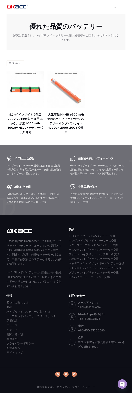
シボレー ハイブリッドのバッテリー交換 (94, 258)
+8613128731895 (89, 318)
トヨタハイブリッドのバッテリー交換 (92, 236)
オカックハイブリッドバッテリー (76, 387)
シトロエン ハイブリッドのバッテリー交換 (95, 268)
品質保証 (12, 320)
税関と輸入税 (15, 334)
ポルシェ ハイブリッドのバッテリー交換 (94, 249)
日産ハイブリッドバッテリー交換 (89, 277)
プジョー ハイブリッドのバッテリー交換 (94, 272)
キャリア (12, 329)
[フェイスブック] (57, 374)
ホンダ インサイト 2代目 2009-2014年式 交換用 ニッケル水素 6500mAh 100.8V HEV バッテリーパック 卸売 (25, 123)
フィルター (17, 63)
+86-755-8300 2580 (91, 330)
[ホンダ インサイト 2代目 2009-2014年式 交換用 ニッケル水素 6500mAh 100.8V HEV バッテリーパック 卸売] (25, 89)
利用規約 (12, 339)
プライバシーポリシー (20, 343)
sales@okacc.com (89, 307)
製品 (9, 307)
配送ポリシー (15, 348)
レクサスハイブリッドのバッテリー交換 (93, 245)
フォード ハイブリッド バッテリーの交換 (94, 254)
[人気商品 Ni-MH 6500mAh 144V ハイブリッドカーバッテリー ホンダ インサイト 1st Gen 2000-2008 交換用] (66, 89)
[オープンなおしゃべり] (122, 384)
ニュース (12, 325)
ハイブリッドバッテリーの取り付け (29, 311)
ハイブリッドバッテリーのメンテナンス (31, 316)
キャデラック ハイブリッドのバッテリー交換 (96, 263)
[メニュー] (123, 6)
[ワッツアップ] (74, 374)
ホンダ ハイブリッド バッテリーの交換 (93, 240)
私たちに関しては (18, 302)
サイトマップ (15, 352)
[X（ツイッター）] (66, 374)
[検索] (115, 7)
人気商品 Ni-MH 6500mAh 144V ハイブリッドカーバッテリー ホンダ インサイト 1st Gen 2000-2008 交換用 (66, 123)
